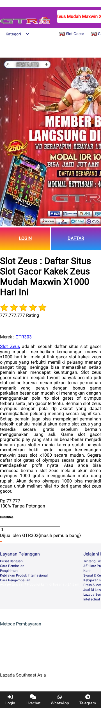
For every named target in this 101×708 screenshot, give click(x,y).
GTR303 (23, 337)
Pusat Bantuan (11, 561)
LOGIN (25, 238)
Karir (87, 571)
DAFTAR (76, 238)
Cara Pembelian (12, 566)
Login (10, 703)
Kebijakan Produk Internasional (24, 575)
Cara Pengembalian (15, 580)
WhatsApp (60, 703)
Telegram (87, 703)
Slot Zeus (10, 346)
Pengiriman (9, 571)
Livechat (33, 703)
